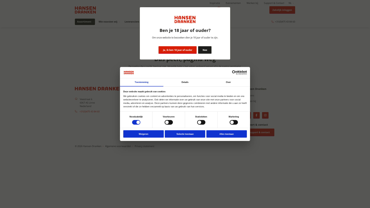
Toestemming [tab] (141, 82)
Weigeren (143, 134)
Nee (205, 50)
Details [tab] (185, 82)
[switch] (169, 122)
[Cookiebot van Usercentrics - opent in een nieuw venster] (234, 72)
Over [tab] (228, 82)
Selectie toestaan (185, 134)
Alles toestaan (226, 134)
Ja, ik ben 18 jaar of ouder (177, 50)
